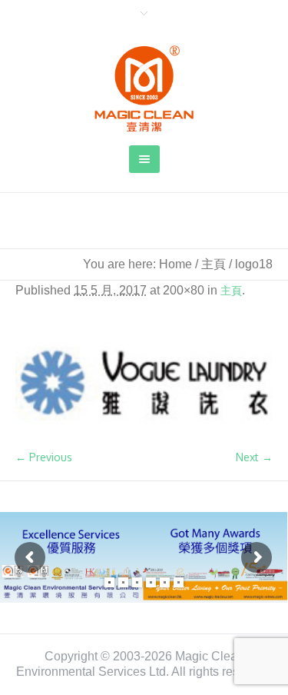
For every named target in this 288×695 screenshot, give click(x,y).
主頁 (213, 264)
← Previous (43, 457)
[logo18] (144, 382)
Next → (254, 457)
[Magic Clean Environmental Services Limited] (144, 88)
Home (175, 264)
